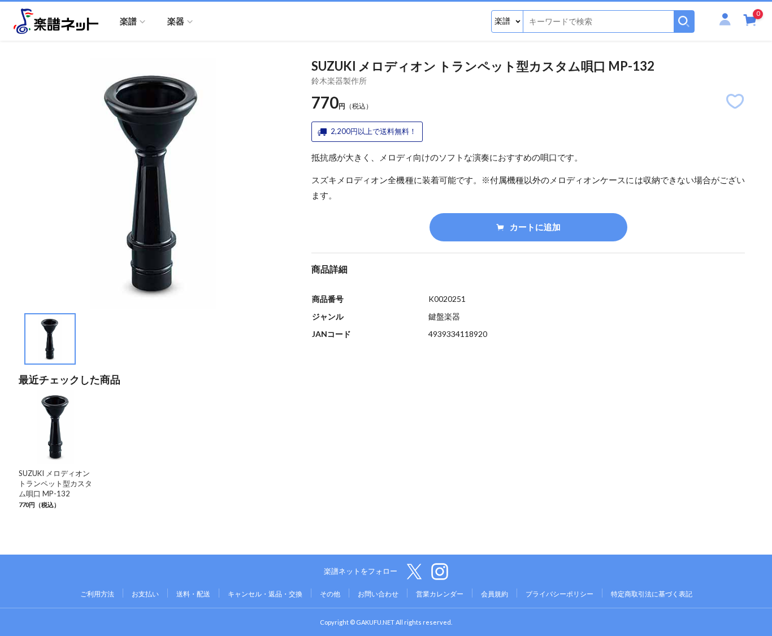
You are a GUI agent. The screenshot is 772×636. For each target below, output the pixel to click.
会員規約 (494, 594)
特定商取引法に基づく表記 (651, 594)
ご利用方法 (97, 594)
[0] (750, 22)
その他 (330, 594)
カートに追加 (535, 227)
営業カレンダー (439, 594)
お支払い (145, 594)
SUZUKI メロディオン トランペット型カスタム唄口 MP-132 (55, 483)
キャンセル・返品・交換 (265, 594)
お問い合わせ (378, 594)
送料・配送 (193, 594)
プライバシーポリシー (559, 594)
